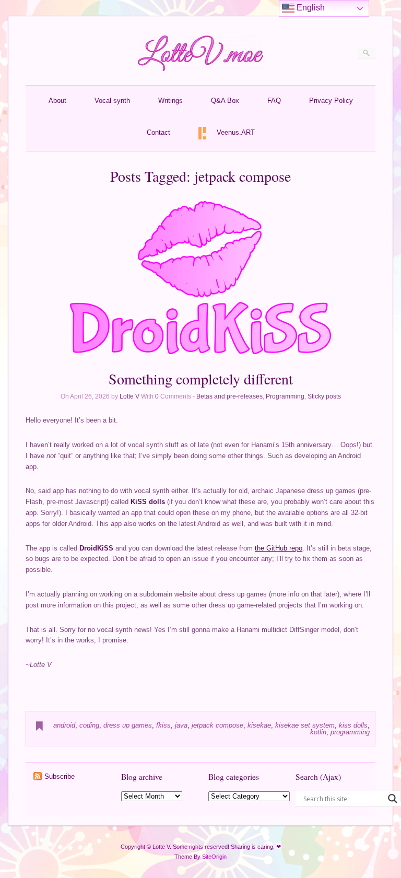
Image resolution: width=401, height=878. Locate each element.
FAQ (274, 100)
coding (89, 725)
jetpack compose (217, 725)
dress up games (127, 725)
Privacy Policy (331, 100)
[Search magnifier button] (392, 798)
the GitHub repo (278, 548)
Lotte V (129, 396)
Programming (285, 396)
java (181, 725)
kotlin (318, 732)
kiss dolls (353, 725)
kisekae (259, 725)
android (64, 725)
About (57, 100)
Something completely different (201, 379)
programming (350, 732)
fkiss (163, 725)
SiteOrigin (214, 856)
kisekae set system (305, 725)
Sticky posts (324, 396)
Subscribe (59, 776)
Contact (158, 132)
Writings (170, 100)
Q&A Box (225, 100)
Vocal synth (112, 100)
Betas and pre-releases (229, 396)
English (309, 7)
